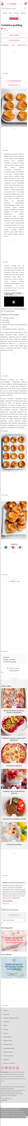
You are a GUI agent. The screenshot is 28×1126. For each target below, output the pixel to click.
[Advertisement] (14, 62)
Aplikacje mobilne (7, 1040)
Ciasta (5, 13)
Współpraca (6, 1021)
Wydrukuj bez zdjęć (14, 670)
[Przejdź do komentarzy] (20, 547)
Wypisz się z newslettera (9, 1063)
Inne (13, 45)
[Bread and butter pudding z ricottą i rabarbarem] (14, 698)
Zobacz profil (14, 947)
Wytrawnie (12, 659)
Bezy (10, 13)
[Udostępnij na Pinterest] (13, 547)
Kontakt (5, 1025)
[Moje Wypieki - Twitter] (10, 1067)
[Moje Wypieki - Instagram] (6, 1067)
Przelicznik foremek (8, 1055)
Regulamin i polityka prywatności (11, 1018)
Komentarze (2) (13, 85)
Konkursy (5, 1033)
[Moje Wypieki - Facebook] (2, 1067)
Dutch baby (17, 288)
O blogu (5, 1010)
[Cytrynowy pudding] (14, 832)
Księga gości (6, 1059)
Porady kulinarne (7, 1037)
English (4, 28)
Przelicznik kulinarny (8, 1052)
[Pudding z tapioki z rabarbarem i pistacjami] (14, 726)
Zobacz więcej (14, 18)
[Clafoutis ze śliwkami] (14, 753)
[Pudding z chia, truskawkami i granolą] (14, 779)
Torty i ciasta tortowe (10, 19)
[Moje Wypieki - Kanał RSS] (17, 1067)
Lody (17, 16)
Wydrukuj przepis (14, 668)
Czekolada (22, 19)
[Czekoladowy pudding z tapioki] (14, 806)
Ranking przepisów (7, 1044)
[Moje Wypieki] (8, 3)
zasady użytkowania (11, 1095)
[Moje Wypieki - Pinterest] (13, 1067)
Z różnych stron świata (9, 661)
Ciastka (23, 13)
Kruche (16, 13)
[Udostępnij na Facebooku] (5, 547)
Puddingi (5, 659)
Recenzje (5, 1029)
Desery (11, 16)
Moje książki (6, 1014)
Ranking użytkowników (8, 1048)
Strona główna (5, 45)
